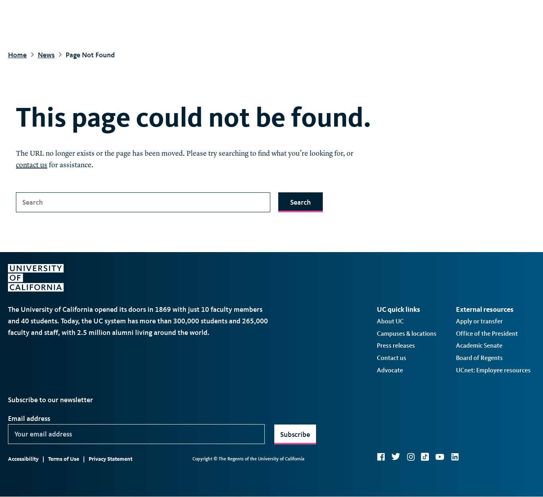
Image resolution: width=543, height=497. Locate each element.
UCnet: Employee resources (493, 370)
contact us (31, 165)
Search (300, 202)
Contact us (391, 358)
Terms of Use (63, 459)
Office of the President (487, 333)
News (46, 55)
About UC (390, 321)
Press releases (396, 345)
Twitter (395, 457)
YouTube (439, 457)
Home (17, 55)
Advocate (390, 370)
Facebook (381, 457)
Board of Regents (479, 358)
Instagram (411, 457)
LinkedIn (455, 457)
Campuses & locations (406, 333)
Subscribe (295, 434)
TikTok (425, 457)
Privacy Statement (110, 459)
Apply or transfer (479, 321)
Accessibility (23, 459)
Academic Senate (479, 345)
